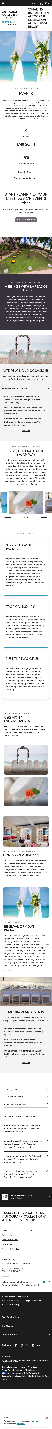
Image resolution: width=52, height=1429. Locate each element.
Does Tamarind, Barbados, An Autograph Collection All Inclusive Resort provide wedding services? (22, 1159)
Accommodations (9, 1235)
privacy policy (34, 1421)
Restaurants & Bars (10, 1240)
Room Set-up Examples (15, 1097)
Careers (22, 1367)
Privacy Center (30, 1370)
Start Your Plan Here (26, 219)
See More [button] (34, 119)
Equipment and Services (25, 178)
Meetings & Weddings (11, 1249)
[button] (33, 3)
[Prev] (8, 517)
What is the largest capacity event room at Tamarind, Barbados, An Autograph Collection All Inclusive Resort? (23, 1144)
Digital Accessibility (30, 1373)
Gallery (29, 1230)
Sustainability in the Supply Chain (13, 1376)
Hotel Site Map (42, 1376)
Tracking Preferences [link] (9, 1367)
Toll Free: (14, 1268)
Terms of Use (32, 1367)
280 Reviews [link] (11, 24)
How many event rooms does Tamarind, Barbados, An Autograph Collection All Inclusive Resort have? (22, 1128)
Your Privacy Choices (13, 1373)
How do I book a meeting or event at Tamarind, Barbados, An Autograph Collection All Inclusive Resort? (20, 1174)
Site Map (31, 1376)
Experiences (7, 1244)
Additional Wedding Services (15, 388)
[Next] (44, 517)
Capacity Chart (25, 172)
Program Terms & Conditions (12, 1370)
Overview (5, 1230)
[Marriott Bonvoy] (43, 3)
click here (21, 1424)
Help (3, 1379)
